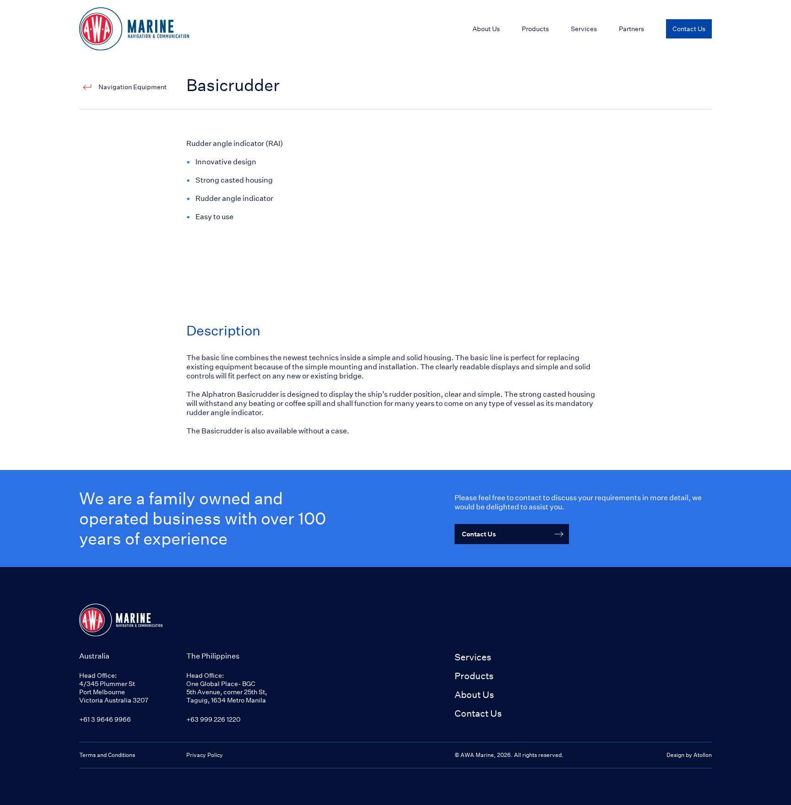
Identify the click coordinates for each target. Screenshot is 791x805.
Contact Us (478, 713)
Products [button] (474, 675)
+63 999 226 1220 (213, 719)
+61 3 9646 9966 (105, 719)
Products (535, 28)
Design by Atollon (689, 754)
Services (473, 657)
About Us (474, 694)
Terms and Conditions (107, 754)
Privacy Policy (204, 754)
